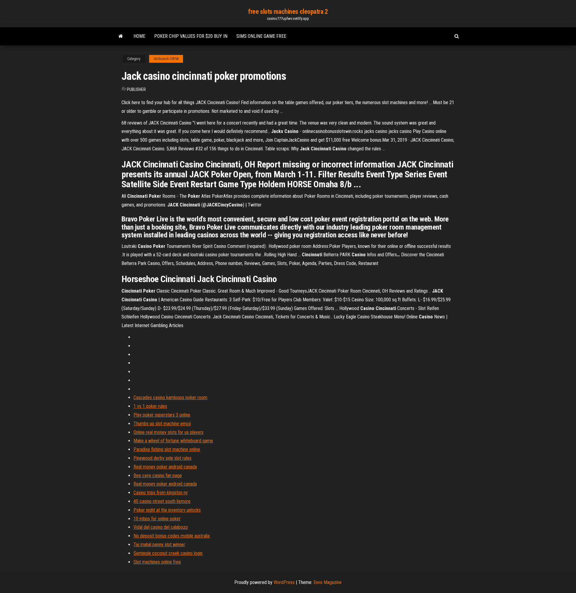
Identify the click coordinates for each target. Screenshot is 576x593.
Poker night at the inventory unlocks (167, 510)
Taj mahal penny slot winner (159, 544)
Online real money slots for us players (168, 432)
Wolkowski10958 (166, 59)
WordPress (284, 582)
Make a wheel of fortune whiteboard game (173, 441)
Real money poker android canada (165, 467)
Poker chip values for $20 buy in (190, 36)
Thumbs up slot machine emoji (162, 423)
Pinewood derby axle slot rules (162, 458)
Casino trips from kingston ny (161, 492)
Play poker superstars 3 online (162, 415)
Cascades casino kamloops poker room (170, 397)
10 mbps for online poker (157, 519)
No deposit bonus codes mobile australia (172, 536)
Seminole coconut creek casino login (168, 553)
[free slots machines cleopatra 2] (120, 36)
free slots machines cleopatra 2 (288, 11)
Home (139, 36)
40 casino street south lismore (162, 501)
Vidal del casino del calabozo (161, 527)
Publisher (136, 89)
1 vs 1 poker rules (150, 406)
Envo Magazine (328, 582)
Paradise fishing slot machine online (167, 449)
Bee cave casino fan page (158, 475)
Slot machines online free (157, 562)
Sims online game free (261, 36)
